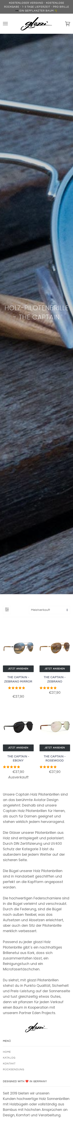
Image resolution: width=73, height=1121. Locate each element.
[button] (17, 688)
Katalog (9, 1057)
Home (7, 1052)
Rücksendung (13, 1069)
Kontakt (9, 1063)
